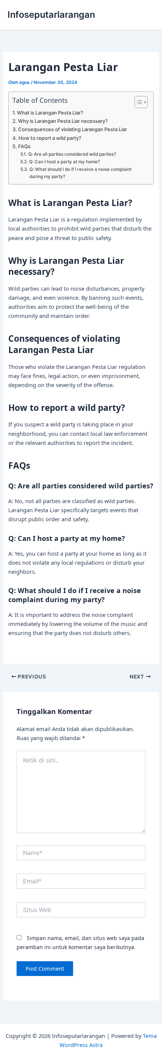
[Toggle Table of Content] (137, 102)
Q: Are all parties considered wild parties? (72, 154)
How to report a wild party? (49, 138)
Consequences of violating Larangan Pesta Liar (72, 129)
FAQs (24, 146)
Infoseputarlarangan (51, 14)
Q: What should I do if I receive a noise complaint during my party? (80, 173)
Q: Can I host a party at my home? (64, 161)
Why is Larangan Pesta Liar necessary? (63, 121)
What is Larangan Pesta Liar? (50, 113)
